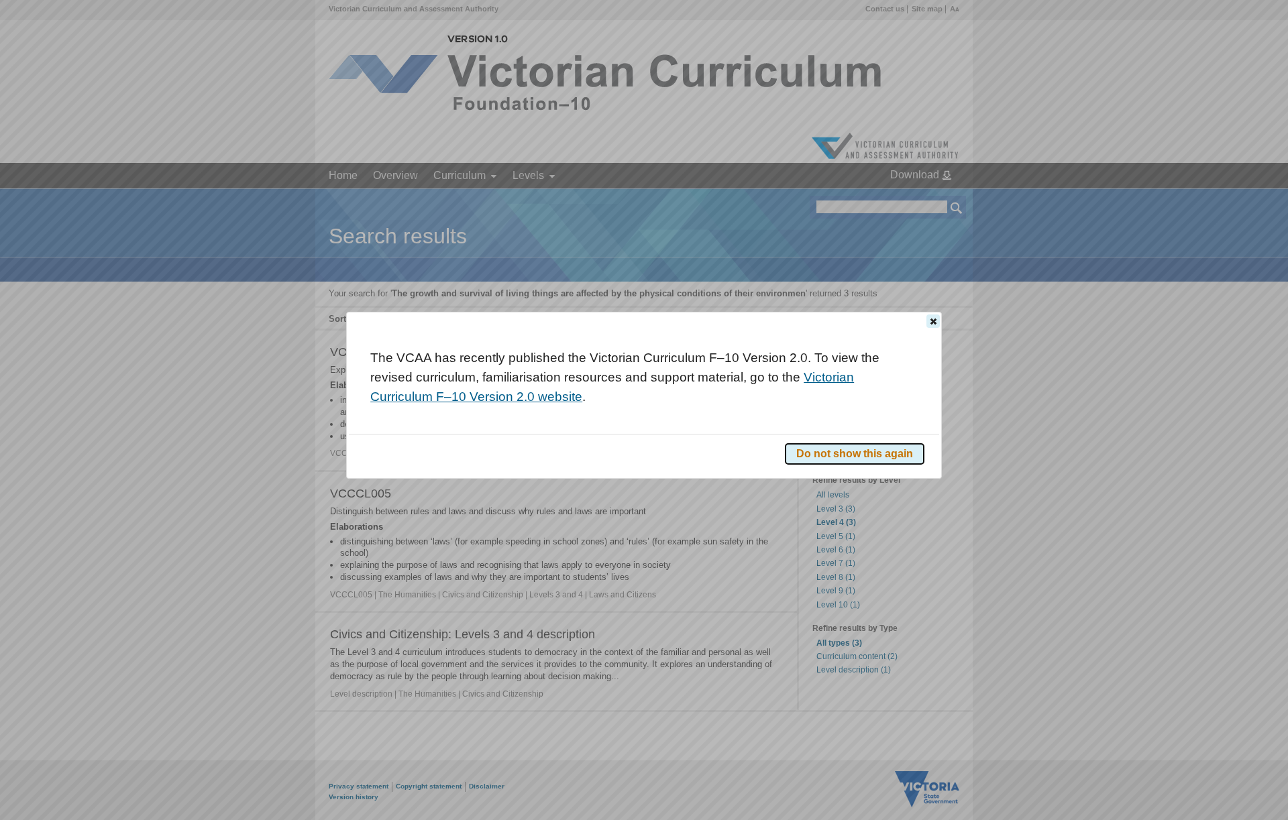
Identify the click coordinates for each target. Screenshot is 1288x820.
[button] (933, 321)
